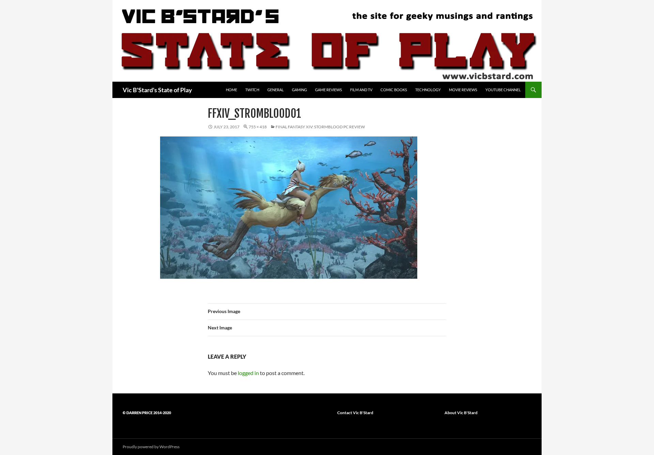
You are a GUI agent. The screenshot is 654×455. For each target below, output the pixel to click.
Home (231, 89)
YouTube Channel (503, 89)
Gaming (299, 89)
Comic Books (393, 89)
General (275, 89)
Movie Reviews (463, 89)
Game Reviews (328, 89)
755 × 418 (258, 126)
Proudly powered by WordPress (151, 446)
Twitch (252, 89)
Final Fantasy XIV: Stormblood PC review (320, 126)
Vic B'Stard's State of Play (157, 90)
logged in (248, 373)
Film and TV (361, 89)
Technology (428, 89)
